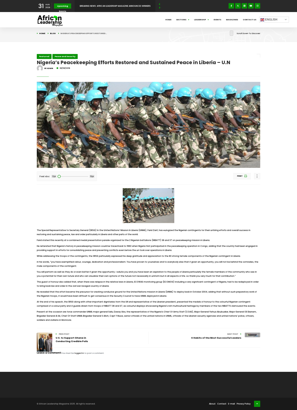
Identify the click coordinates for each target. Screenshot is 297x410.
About (212, 403)
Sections (181, 19)
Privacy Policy (244, 403)
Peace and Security (65, 56)
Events (217, 19)
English (270, 19)
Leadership (200, 19)
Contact (221, 403)
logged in (79, 353)
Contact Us (249, 19)
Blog (53, 33)
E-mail (231, 403)
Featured (44, 56)
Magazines (232, 19)
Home (168, 19)
